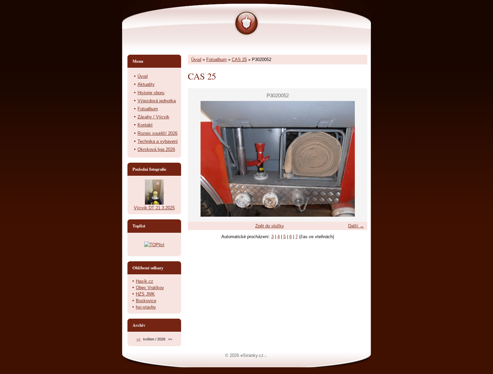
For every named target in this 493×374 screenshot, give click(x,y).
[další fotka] (356, 159)
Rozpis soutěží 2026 (157, 133)
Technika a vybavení (158, 141)
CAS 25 (239, 59)
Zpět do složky (269, 225)
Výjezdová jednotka (157, 100)
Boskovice (146, 300)
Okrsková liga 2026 (156, 149)
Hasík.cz (144, 281)
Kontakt (145, 124)
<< (138, 339)
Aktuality (146, 84)
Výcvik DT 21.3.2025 (154, 207)
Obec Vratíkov (150, 287)
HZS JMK (145, 294)
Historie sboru (151, 92)
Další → (356, 225)
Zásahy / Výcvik (153, 116)
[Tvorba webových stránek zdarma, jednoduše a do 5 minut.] (266, 356)
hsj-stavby (146, 307)
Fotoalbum (216, 59)
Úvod (196, 59)
